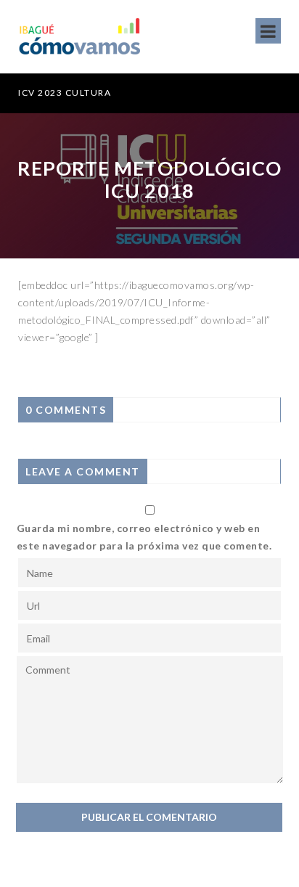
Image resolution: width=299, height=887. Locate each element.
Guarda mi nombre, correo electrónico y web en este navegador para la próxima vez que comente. (144, 537)
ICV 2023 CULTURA (59, 92)
